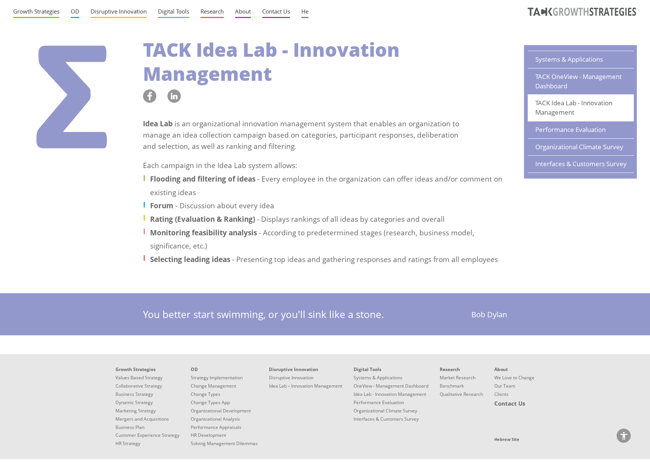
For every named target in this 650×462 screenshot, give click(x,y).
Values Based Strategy (138, 377)
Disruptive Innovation (291, 377)
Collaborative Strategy (138, 386)
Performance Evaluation (570, 129)
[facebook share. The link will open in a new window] (149, 96)
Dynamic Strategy (134, 402)
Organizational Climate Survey (579, 146)
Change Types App (210, 402)
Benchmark (452, 386)
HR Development (208, 435)
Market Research (457, 377)
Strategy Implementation (217, 377)
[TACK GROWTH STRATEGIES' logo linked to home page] (580, 17)
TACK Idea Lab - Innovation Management (573, 107)
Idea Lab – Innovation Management (305, 386)
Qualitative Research (461, 394)
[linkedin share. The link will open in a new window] (174, 96)
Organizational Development (221, 410)
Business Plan (129, 427)
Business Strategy (134, 394)
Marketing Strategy (135, 410)
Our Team (504, 386)
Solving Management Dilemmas (224, 443)
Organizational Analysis (215, 419)
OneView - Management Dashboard (391, 386)
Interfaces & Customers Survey (581, 163)
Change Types (205, 394)
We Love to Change (514, 377)
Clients (501, 394)
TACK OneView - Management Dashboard (578, 81)
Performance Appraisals (216, 427)
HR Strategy (127, 443)
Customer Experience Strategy (147, 435)
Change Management (213, 386)
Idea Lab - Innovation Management (390, 394)
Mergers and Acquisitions (142, 419)
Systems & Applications (569, 59)
